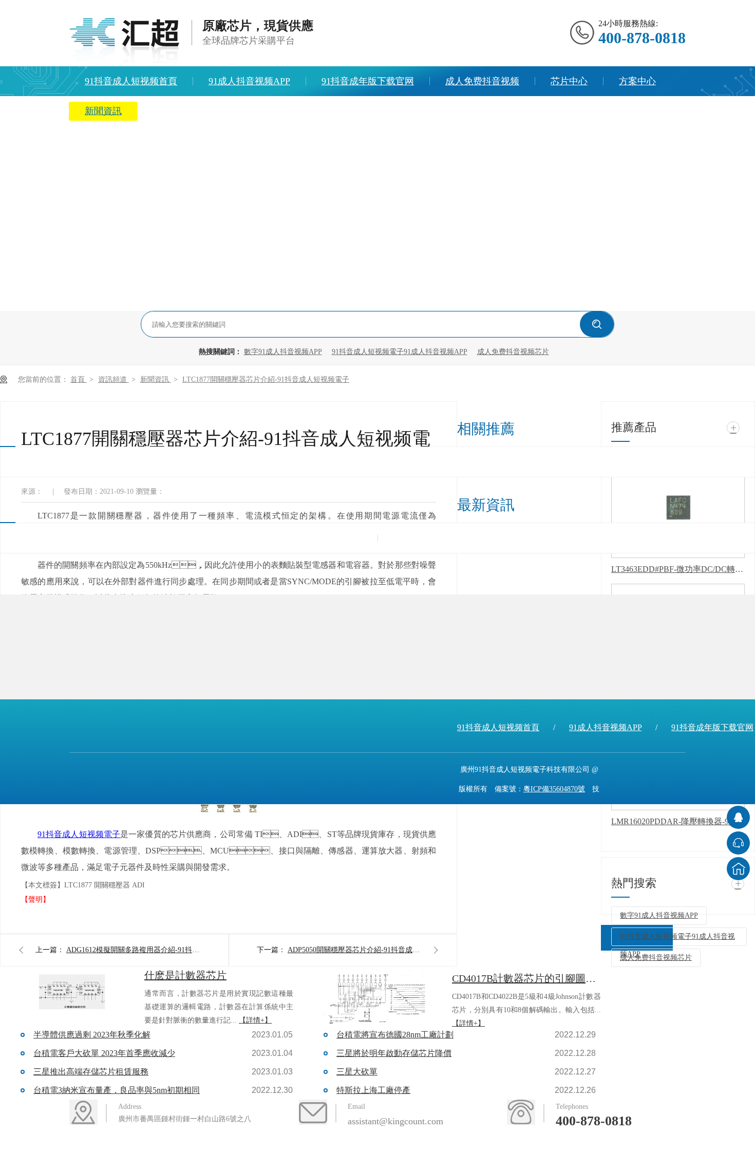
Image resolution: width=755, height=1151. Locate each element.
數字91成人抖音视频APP (283, 352)
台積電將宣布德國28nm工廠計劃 (395, 1034)
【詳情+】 (255, 1020)
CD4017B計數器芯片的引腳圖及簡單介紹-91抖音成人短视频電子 (526, 978)
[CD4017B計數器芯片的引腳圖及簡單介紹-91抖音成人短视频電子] (379, 998)
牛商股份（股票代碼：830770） (540, 808)
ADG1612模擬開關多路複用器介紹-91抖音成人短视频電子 (133, 950)
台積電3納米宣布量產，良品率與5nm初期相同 (116, 1090)
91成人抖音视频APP (249, 81)
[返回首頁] (738, 868)
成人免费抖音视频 (482, 81)
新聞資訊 (103, 111)
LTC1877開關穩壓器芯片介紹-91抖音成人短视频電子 (265, 379)
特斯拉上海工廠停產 (373, 1090)
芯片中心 (569, 81)
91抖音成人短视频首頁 (131, 81)
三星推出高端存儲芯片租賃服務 (90, 1071)
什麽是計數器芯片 (185, 975)
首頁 (78, 379)
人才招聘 (295, 111)
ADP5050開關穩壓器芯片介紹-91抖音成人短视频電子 (354, 950)
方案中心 (637, 81)
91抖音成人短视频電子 (78, 834)
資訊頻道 (113, 379)
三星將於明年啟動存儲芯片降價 (393, 1053)
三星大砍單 (357, 1071)
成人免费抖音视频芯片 (513, 352)
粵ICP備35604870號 (554, 789)
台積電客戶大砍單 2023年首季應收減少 (104, 1053)
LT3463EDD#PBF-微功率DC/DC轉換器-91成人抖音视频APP (678, 569)
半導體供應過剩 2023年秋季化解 (91, 1034)
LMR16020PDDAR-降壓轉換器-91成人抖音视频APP (678, 821)
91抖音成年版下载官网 (368, 81)
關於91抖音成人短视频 (199, 111)
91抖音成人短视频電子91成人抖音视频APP (399, 352)
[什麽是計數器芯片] (71, 995)
